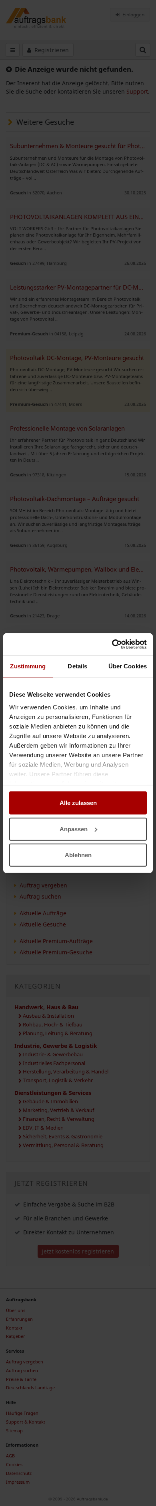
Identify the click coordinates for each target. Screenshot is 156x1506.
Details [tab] (77, 666)
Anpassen (74, 828)
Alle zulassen (78, 802)
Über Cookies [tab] (127, 666)
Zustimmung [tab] (28, 666)
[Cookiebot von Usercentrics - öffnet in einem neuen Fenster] (112, 644)
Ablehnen (78, 855)
